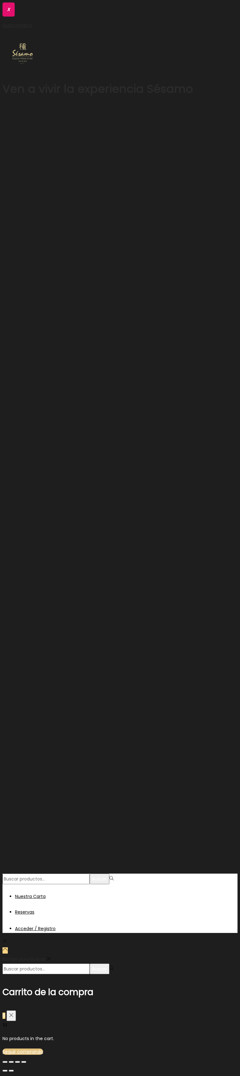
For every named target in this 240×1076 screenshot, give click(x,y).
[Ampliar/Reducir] (23, 1062)
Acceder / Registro (35, 928)
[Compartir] (11, 1062)
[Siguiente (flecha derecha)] (11, 1071)
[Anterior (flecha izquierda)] (5, 1071)
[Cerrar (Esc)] (5, 1062)
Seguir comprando (22, 1052)
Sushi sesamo (17, 25)
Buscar (99, 879)
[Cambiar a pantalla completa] (17, 1062)
